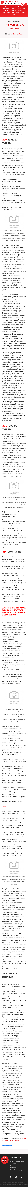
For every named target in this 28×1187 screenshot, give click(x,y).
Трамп (12, 12)
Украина (14, 11)
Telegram (9, 1145)
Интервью (20, 7)
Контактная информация (17, 1161)
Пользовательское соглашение (15, 1167)
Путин (17, 12)
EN (22, 5)
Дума (14, 14)
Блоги (6, 11)
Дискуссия (13, 7)
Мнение (7, 7)
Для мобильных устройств (17, 1170)
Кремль (23, 12)
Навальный (6, 12)
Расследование (20, 9)
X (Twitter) (4, 1145)
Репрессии (6, 9)
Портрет (12, 9)
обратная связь (15, 1157)
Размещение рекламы (16, 1164)
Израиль (20, 11)
